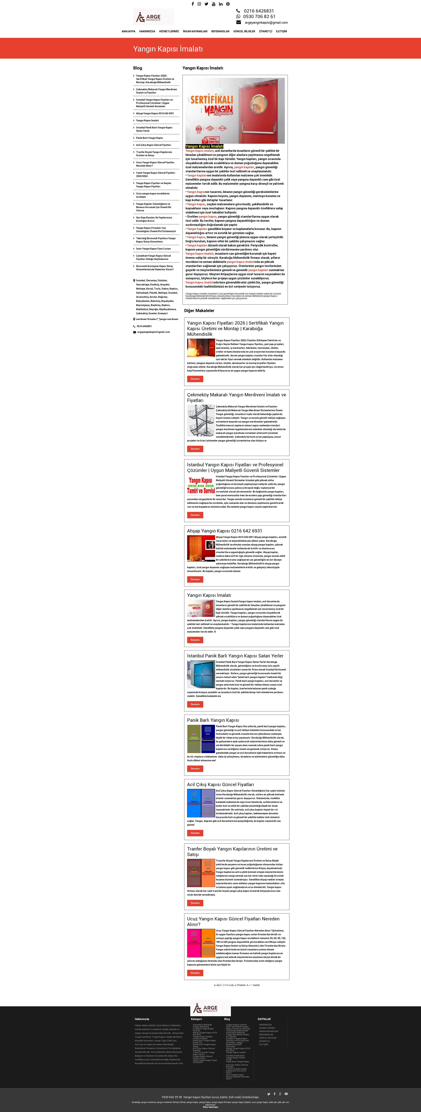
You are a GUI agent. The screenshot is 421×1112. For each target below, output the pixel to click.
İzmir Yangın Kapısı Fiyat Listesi (153, 248)
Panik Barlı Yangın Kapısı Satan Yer (204, 1041)
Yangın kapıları (197, 175)
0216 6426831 (259, 11)
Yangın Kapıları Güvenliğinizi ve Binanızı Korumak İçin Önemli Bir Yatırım (153, 207)
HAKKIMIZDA (147, 31)
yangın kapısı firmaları (221, 1102)
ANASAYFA (128, 31)
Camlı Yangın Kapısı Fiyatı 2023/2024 (205, 1061)
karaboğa (136, 1102)
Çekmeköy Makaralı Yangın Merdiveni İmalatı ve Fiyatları (237, 1035)
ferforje (176, 1102)
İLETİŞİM (281, 31)
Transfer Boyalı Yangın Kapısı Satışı (204, 1053)
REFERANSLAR (220, 31)
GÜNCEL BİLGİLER (244, 31)
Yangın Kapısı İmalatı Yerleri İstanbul (203, 1037)
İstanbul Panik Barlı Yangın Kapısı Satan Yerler (235, 1058)
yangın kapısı (208, 216)
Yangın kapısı (196, 192)
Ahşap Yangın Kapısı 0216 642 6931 (155, 113)
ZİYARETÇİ (265, 31)
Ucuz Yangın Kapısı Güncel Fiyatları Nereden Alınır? (237, 1077)
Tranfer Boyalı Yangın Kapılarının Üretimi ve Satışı (236, 1071)
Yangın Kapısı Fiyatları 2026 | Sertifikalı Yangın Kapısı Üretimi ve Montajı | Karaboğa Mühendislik (155, 79)
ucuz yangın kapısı (260, 1102)
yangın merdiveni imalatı (145, 319)
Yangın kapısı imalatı (200, 150)
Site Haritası (210, 1107)
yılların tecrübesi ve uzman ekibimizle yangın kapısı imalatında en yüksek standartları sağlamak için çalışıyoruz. (231, 297)
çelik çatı (273, 1102)
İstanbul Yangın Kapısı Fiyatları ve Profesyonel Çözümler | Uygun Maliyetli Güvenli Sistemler (154, 103)
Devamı (195, 378)
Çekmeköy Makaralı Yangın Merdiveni (202, 1026)
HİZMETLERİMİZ (169, 31)
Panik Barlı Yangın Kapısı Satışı (204, 1045)
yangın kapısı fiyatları (241, 1102)
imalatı (209, 282)
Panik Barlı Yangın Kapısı (149, 138)
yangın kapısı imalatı (241, 262)
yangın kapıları (244, 167)
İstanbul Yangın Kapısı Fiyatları (203, 1030)
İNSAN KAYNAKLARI (195, 31)
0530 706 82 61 (259, 16)
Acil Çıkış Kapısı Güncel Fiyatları (153, 145)
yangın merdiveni (148, 1102)
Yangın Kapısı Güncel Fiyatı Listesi (202, 1057)
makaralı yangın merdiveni (176, 319)
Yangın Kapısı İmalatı (147, 120)
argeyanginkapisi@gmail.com (266, 23)
